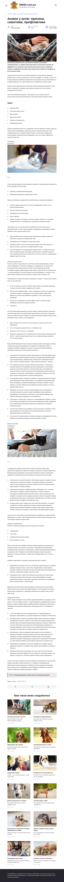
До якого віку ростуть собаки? (16, 800)
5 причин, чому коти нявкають (43, 858)
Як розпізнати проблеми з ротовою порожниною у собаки (18, 829)
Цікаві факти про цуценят (15, 744)
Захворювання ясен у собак (42, 744)
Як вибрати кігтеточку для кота (43, 772)
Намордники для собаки (15, 858)
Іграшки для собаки (13, 772)
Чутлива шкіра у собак (40, 800)
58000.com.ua (27, 4)
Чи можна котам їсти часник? (16, 716)
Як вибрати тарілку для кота (42, 716)
